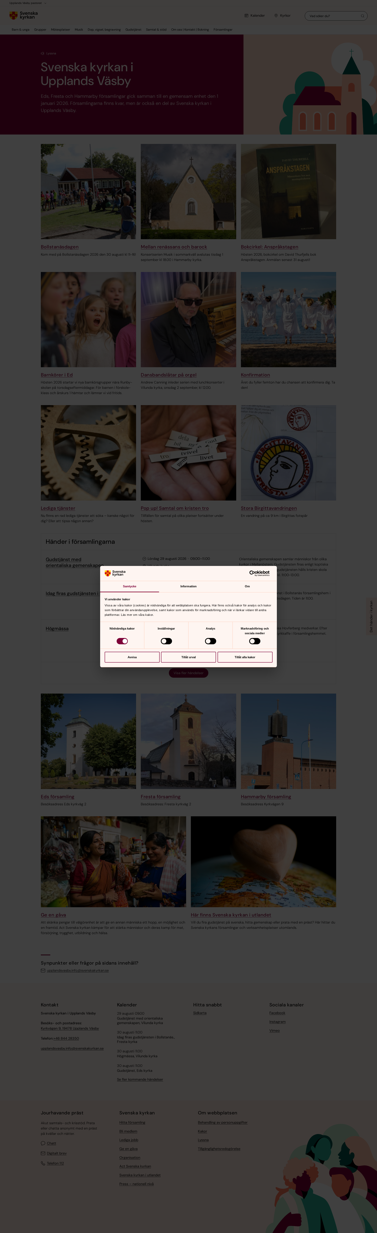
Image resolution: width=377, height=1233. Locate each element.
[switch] (166, 641)
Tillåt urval (188, 657)
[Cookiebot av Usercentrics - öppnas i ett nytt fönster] (255, 573)
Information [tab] (188, 586)
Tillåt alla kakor (245, 657)
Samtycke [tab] (129, 586)
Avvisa (132, 657)
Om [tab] (247, 586)
